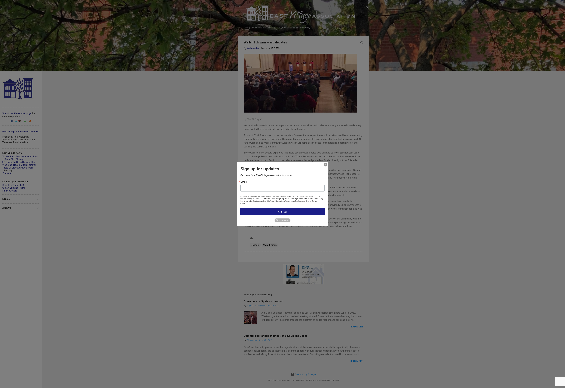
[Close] (325, 164)
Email (243, 182)
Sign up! (282, 211)
